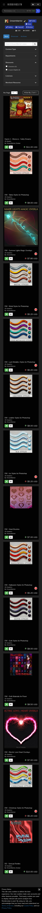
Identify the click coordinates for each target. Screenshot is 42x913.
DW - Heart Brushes (12, 529)
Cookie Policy (28, 906)
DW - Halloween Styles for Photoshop (18, 585)
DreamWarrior (11, 143)
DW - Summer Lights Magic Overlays (18, 250)
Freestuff (20, 27)
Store (29, 24)
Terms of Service (8, 906)
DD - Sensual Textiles (12, 864)
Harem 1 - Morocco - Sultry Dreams (18, 139)
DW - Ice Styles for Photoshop (16, 473)
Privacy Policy (6, 908)
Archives (24, 36)
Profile (33, 21)
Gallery (10, 27)
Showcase (14, 36)
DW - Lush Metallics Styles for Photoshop (20, 362)
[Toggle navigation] (4, 4)
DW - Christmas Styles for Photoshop (18, 808)
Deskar (18, 143)
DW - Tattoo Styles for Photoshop (17, 195)
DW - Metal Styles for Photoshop (17, 306)
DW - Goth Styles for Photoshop (16, 641)
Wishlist (30, 27)
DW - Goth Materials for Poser (16, 696)
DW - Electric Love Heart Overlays (17, 752)
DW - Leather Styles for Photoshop (17, 418)
